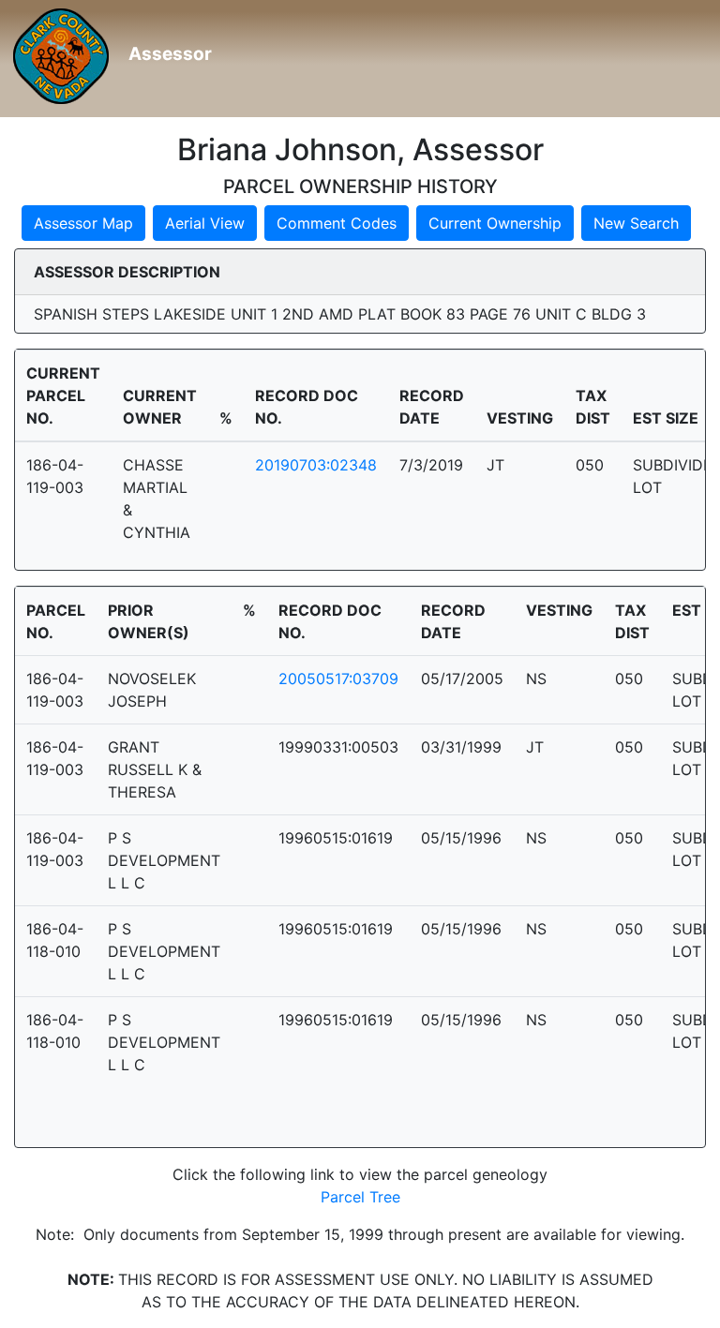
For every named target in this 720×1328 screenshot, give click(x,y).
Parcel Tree (360, 1196)
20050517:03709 (338, 678)
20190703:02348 (316, 464)
